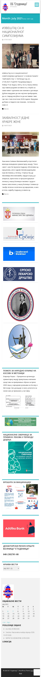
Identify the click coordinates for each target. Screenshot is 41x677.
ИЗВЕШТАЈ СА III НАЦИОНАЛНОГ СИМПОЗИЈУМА (13, 32)
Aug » (8, 622)
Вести (6, 109)
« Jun (4, 622)
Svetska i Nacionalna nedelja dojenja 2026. (20, 632)
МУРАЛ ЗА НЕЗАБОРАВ (13, 638)
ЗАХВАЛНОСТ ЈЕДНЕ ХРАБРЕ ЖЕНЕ (15, 120)
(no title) (8, 629)
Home (24, 19)
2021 (28, 19)
